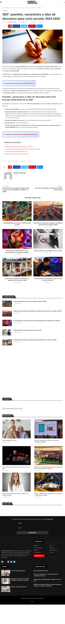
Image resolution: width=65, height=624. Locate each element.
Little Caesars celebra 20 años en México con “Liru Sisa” (16, 467)
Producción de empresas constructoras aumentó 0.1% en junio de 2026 (34, 340)
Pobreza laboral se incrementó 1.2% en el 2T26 (48, 250)
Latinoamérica (37, 552)
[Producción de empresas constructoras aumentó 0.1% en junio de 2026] (17, 266)
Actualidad (15, 161)
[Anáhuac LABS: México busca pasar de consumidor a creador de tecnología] (48, 482)
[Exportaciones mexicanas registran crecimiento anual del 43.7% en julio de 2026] (48, 211)
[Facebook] (2, 562)
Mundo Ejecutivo (12, 22)
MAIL (43, 555)
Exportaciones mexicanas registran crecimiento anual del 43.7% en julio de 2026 (37, 311)
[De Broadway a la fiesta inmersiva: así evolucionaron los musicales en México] (17, 239)
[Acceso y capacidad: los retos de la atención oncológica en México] (48, 429)
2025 (9, 161)
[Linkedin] (11, 562)
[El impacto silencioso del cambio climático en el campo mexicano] (16, 482)
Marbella (36, 550)
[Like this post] (10, 26)
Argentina (36, 545)
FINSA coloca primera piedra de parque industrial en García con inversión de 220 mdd (48, 467)
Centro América (53, 550)
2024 (4, 161)
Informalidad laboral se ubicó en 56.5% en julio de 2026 (29, 301)
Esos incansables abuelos (9, 440)
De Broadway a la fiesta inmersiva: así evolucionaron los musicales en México (36, 320)
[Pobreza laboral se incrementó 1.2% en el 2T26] (48, 239)
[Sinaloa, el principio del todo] (5, 589)
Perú (51, 545)
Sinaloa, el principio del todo (19, 586)
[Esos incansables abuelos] (16, 429)
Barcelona (52, 547)
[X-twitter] (5, 562)
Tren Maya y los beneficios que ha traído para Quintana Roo (20, 134)
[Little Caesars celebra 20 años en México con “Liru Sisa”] (16, 455)
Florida (51, 552)
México (30, 161)
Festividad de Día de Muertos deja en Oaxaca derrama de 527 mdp (22, 149)
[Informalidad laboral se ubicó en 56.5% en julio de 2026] (17, 211)
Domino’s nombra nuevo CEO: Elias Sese (16, 151)
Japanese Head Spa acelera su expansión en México (19, 146)
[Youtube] (8, 562)
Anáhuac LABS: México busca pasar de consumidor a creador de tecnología (48, 494)
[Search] (64, 2)
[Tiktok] (14, 562)
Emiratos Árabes (38, 547)
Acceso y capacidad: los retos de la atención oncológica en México (46, 441)
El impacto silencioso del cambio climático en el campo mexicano (15, 494)
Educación (23, 161)
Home (32, 601)
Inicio (3, 7)
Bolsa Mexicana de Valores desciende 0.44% (17, 153)
